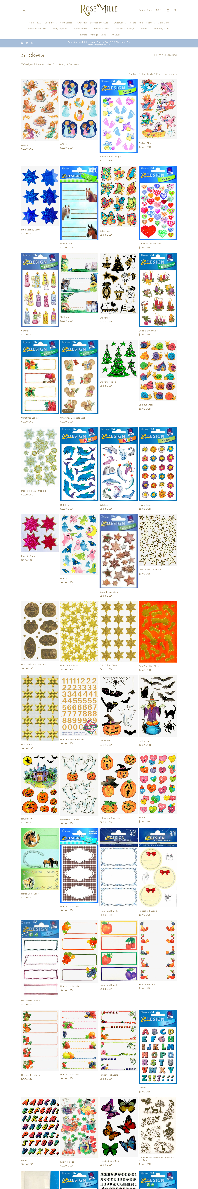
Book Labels (66, 243)
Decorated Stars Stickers (33, 491)
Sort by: (132, 74)
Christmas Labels (30, 418)
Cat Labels (65, 317)
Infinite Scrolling (167, 55)
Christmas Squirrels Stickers (74, 418)
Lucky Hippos (67, 1162)
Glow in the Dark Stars (150, 570)
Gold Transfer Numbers (72, 739)
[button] (24, 10)
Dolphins (64, 505)
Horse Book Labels (31, 894)
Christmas (105, 318)
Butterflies (105, 231)
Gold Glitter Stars (69, 665)
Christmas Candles (148, 331)
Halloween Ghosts (69, 819)
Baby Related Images (110, 156)
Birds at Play (145, 143)
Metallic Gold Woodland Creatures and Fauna (156, 1159)
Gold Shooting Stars (149, 666)
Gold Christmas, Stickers (33, 664)
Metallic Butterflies (109, 1161)
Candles (25, 331)
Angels (24, 145)
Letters (142, 1088)
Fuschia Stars (28, 556)
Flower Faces (145, 505)
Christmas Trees (108, 382)
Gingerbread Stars (109, 592)
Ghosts (63, 578)
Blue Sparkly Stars (30, 230)
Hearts (142, 817)
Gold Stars (26, 744)
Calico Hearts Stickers (150, 243)
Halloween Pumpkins (110, 818)
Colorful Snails (146, 405)
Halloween (105, 741)
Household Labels (69, 906)
